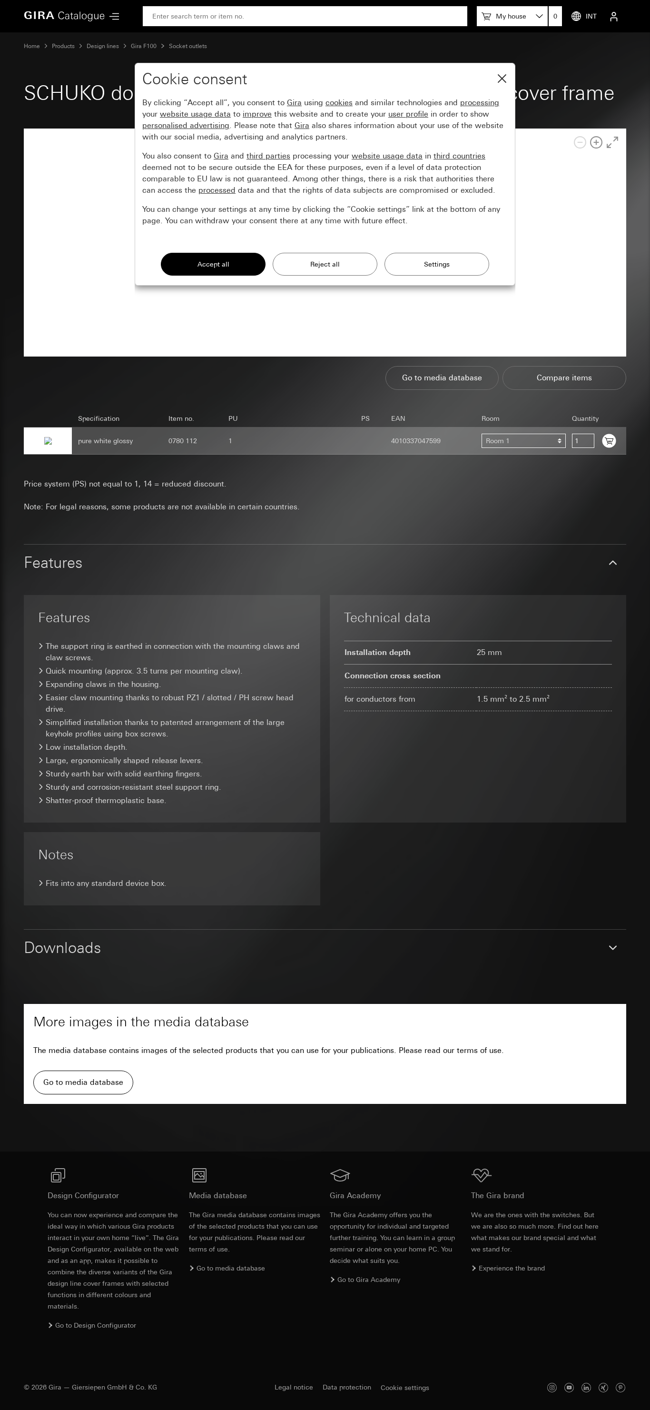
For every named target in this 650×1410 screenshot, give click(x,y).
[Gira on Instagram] (552, 1387)
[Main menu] (112, 16)
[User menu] (613, 16)
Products (63, 46)
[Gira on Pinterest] (620, 1387)
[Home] (64, 16)
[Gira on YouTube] (569, 1387)
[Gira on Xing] (603, 1387)
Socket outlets (188, 46)
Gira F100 (144, 46)
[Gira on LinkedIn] (586, 1387)
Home (32, 46)
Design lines (103, 46)
